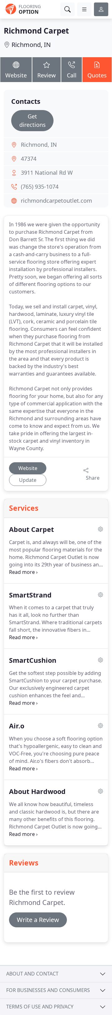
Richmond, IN (31, 44)
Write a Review (38, 920)
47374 (28, 158)
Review (46, 75)
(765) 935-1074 (39, 186)
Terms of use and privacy (39, 1006)
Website (16, 75)
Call (72, 75)
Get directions (32, 120)
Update (27, 480)
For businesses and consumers (48, 990)
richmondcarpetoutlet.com (56, 200)
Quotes (97, 75)
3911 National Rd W (47, 172)
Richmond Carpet (36, 30)
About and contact (32, 973)
